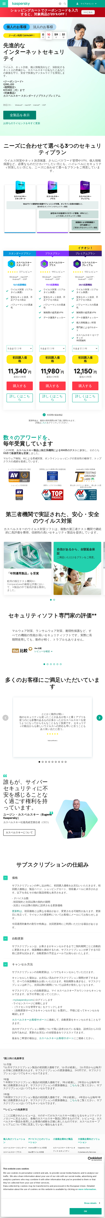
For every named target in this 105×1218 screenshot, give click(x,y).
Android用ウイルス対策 (37, 1148)
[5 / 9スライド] (52, 762)
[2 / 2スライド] (54, 599)
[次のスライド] (99, 718)
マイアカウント (87, 4)
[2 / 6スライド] (47, 664)
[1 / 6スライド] (44, 664)
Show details (90, 1203)
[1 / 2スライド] (50, 599)
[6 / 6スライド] (60, 664)
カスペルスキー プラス (12, 1152)
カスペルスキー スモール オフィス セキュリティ (64, 1149)
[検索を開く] (64, 3)
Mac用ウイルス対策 (36, 1152)
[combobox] (20, 348)
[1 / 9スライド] (39, 762)
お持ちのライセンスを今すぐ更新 (21, 123)
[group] (27, 568)
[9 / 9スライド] (65, 762)
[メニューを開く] (4, 3)
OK (85, 1211)
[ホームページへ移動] (21, 3)
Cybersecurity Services (87, 1152)
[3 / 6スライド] (50, 664)
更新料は (17, 911)
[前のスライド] (5, 718)
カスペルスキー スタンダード (15, 1148)
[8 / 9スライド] (62, 762)
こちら (44, 423)
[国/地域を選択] (60, 3)
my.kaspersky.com (23, 999)
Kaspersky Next (84, 1148)
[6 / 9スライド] (55, 762)
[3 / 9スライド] (46, 762)
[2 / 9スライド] (42, 762)
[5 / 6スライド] (57, 664)
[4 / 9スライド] (49, 762)
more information (87, 1189)
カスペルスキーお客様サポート (29, 1019)
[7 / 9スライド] (59, 762)
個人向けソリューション (14, 1141)
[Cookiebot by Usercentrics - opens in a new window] (90, 1159)
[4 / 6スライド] (54, 664)
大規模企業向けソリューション (89, 1141)
